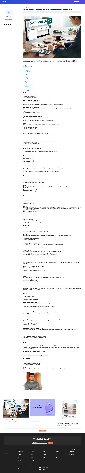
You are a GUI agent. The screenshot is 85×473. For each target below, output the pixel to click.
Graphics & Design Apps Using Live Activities (29, 89)
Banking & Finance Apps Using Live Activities (29, 85)
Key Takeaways (26, 65)
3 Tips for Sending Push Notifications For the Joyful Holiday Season (67, 423)
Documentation (58, 451)
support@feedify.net (43, 469)
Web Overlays (20, 454)
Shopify (19, 467)
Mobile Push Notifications (71, 451)
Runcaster (26, 78)
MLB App (26, 75)
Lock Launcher (27, 90)
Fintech (32, 457)
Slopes (26, 82)
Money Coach (27, 86)
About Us (44, 454)
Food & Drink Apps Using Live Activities (28, 87)
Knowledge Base (58, 457)
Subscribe (8, 19)
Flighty (26, 74)
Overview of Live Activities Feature (29, 67)
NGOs (32, 454)
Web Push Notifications (71, 454)
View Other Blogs (43, 430)
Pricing (44, 451)
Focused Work (27, 70)
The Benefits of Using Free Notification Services (11, 419)
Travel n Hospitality (33, 460)
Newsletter (19, 457)
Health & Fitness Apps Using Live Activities (29, 81)
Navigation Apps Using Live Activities (28, 71)
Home (25, 11)
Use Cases (43, 1)
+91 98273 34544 (43, 467)
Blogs (56, 454)
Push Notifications (20, 451)
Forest (26, 69)
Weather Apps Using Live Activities (28, 79)
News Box (19, 460)
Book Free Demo (76, 1)
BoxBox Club (26, 77)
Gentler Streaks (27, 83)
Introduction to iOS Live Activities (28, 66)
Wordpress (19, 468)
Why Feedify (39, 1)
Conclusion (25, 91)
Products (36, 1)
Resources (47, 1)
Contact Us (44, 457)
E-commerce (32, 451)
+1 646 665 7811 (47, 467)
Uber (26, 73)
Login (81, 1)
